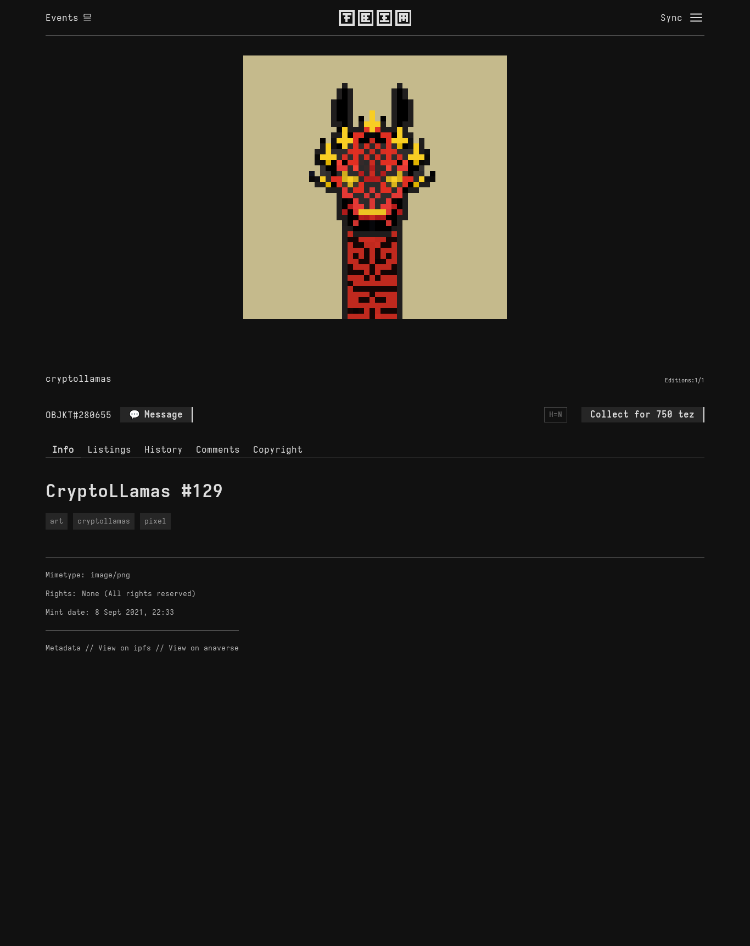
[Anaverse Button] (387, 332)
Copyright (278, 449)
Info (63, 449)
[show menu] (696, 17)
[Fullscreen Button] (362, 332)
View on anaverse (204, 648)
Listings (109, 449)
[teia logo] (375, 17)
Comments (218, 449)
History (163, 449)
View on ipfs (124, 648)
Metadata (63, 648)
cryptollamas (78, 378)
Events (62, 17)
